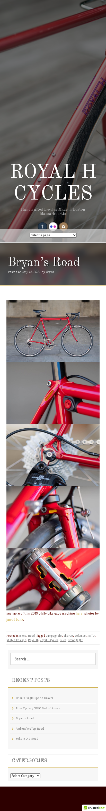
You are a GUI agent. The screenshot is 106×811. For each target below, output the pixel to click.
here (79, 613)
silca (63, 640)
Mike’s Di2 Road (27, 738)
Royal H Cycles (49, 640)
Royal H (33, 640)
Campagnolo (54, 635)
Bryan (50, 272)
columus (80, 635)
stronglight (75, 640)
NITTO (91, 635)
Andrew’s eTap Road (30, 728)
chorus (68, 635)
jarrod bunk (14, 620)
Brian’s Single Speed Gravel (34, 698)
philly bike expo (16, 640)
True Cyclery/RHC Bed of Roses (38, 708)
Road (31, 635)
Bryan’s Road (25, 718)
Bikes (22, 635)
